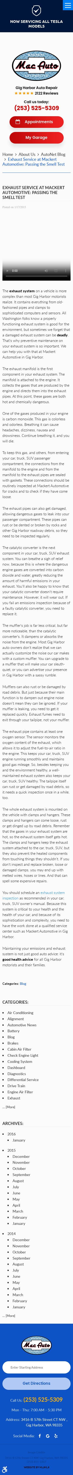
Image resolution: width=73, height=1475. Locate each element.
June (16, 1192)
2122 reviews (46, 93)
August (18, 1180)
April (16, 1205)
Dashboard (16, 1067)
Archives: (12, 1123)
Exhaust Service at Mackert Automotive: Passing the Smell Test (33, 161)
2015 (12, 1150)
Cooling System (20, 1061)
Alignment (16, 1018)
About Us (27, 154)
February (20, 1217)
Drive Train (16, 1085)
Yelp (56, 1436)
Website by (36, 1467)
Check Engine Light (23, 1055)
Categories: (15, 1002)
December (21, 1156)
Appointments (39, 122)
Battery (13, 1030)
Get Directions (36, 1384)
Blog (23, 983)
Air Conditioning (20, 1012)
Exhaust (14, 1098)
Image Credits (36, 1452)
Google (48, 1436)
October (19, 1168)
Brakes (13, 1043)
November (21, 1162)
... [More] (8, 1107)
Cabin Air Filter (19, 1049)
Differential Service (23, 1079)
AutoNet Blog (53, 154)
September (21, 1174)
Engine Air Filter (20, 1091)
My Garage (36, 138)
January (19, 1140)
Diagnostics (17, 1073)
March (18, 1211)
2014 (12, 1233)
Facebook (40, 1436)
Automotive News (22, 1024)
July (16, 1186)
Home (7, 154)
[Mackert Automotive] (36, 66)
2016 (12, 1133)
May (16, 1199)
